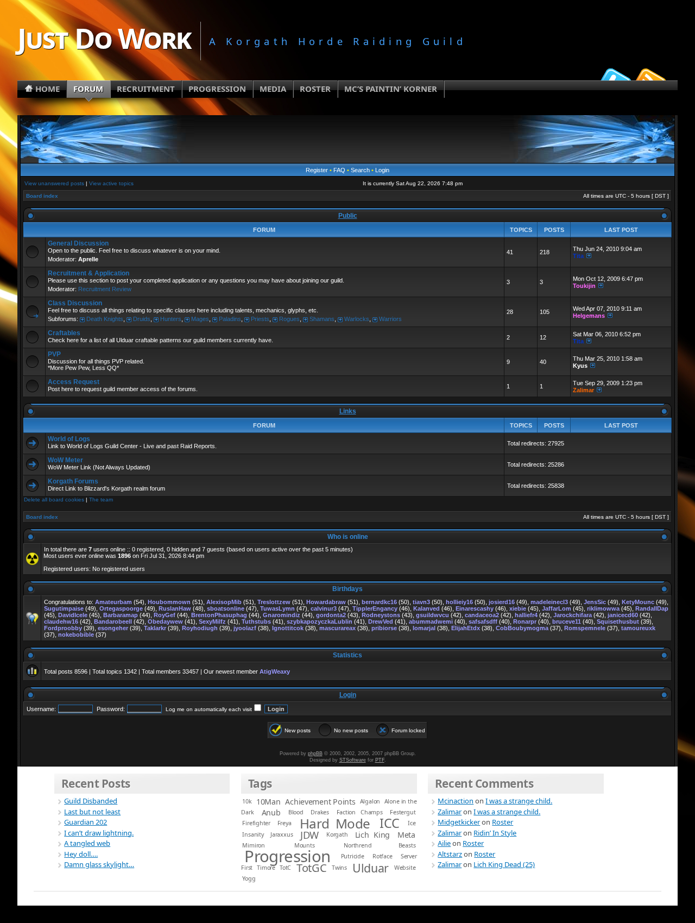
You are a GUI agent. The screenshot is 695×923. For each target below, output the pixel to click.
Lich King (372, 835)
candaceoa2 (482, 615)
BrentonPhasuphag (219, 615)
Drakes (320, 812)
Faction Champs (360, 812)
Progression (287, 856)
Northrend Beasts (379, 845)
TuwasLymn (277, 608)
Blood (296, 812)
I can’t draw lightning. (99, 833)
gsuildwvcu (432, 615)
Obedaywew (165, 621)
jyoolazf (244, 628)
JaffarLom (556, 608)
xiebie (517, 608)
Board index (42, 196)
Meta (406, 835)
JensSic (595, 602)
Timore (266, 867)
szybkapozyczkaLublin (319, 621)
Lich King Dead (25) (504, 864)
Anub (271, 812)
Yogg (248, 878)
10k (246, 801)
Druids (141, 319)
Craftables (64, 333)
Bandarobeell (113, 621)
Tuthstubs (256, 621)
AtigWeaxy (275, 671)
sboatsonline (225, 608)
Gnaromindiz (281, 615)
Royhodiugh (200, 628)
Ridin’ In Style (494, 833)
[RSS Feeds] (649, 78)
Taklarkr (155, 628)
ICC (390, 823)
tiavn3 (421, 602)
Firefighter (256, 823)
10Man (268, 801)
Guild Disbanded (90, 801)
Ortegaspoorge (121, 608)
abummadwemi (431, 621)
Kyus (580, 365)
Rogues (289, 319)
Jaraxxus (281, 834)
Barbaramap (120, 615)
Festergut (402, 812)
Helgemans (589, 315)
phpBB (315, 753)
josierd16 (502, 602)
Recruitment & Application (88, 273)
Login (382, 170)
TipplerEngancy (374, 608)
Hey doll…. (81, 854)
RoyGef (164, 615)
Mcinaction (455, 801)
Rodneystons (381, 615)
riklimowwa (603, 608)
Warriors (390, 319)
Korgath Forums (73, 481)
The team (101, 500)
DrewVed (380, 621)
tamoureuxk (638, 628)
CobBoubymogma (522, 628)
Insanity (252, 834)
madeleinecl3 (549, 602)
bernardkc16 (379, 602)
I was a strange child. (518, 801)
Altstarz (450, 854)
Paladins (230, 319)
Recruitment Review (104, 289)
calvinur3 (324, 608)
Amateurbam (113, 602)
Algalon (370, 801)
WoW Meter (65, 460)
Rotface (382, 856)
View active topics (111, 183)
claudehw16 (61, 621)
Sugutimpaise (64, 608)
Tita (578, 256)
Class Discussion (75, 303)
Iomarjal (424, 628)
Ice (411, 823)
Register (317, 170)
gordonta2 (331, 615)
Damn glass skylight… (99, 864)
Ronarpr (524, 621)
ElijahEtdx (465, 628)
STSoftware (352, 760)
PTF (379, 760)
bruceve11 (566, 621)
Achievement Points (320, 801)
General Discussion (78, 243)
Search (360, 170)
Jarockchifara (572, 615)
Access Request (73, 382)
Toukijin (584, 285)
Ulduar (370, 868)
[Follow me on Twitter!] (614, 78)
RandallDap (651, 608)
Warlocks (356, 319)
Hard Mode (335, 823)
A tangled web (87, 843)
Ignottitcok (288, 628)
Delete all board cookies (54, 500)
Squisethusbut (618, 621)
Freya (284, 823)
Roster (502, 822)
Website (405, 867)
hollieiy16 (459, 602)
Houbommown (169, 602)
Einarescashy (475, 608)
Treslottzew (273, 602)
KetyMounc (638, 602)
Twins (339, 867)
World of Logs (69, 439)
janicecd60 (623, 615)
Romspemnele (584, 628)
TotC (285, 867)
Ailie (444, 843)
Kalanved (426, 608)
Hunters (170, 319)
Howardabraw (326, 602)
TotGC (311, 868)
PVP (54, 354)
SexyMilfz (212, 621)
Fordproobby (63, 628)
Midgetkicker (459, 822)
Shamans (321, 319)
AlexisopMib (224, 602)
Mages (200, 319)
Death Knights (104, 319)
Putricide (352, 856)
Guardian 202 (85, 822)
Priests (260, 319)
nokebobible (76, 634)
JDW (309, 835)
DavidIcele (72, 615)
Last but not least (92, 812)
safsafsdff (483, 621)
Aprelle (88, 259)
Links (347, 411)
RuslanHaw (175, 608)
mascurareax (337, 628)
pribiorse (384, 628)
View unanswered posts (54, 183)
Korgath (337, 834)
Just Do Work (104, 37)
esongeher (113, 628)
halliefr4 (526, 615)
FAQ (339, 170)
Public (347, 215)
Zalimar (583, 390)
